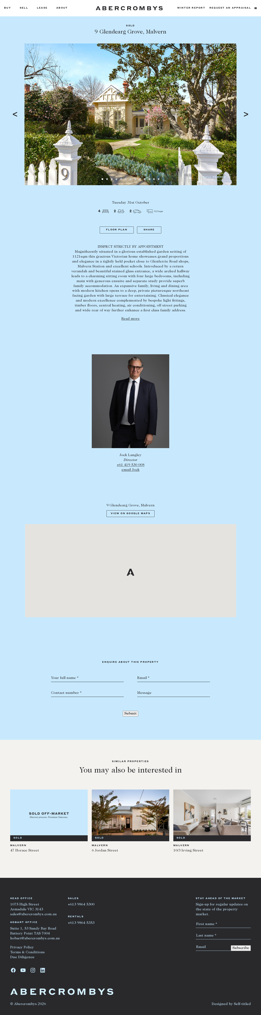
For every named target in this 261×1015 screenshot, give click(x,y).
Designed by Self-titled (231, 1004)
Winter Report (191, 8)
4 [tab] (116, 179)
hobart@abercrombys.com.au (35, 938)
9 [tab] (140, 179)
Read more (130, 319)
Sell (24, 8)
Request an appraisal (230, 8)
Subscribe (240, 948)
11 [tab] (149, 179)
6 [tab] (126, 179)
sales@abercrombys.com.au (33, 914)
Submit (130, 714)
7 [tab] (130, 179)
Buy (7, 8)
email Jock (130, 470)
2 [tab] (107, 179)
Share (149, 230)
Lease (42, 8)
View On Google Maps (130, 514)
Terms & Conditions (27, 952)
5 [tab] (121, 179)
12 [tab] (154, 179)
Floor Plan (116, 230)
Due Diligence (22, 957)
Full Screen (214, 177)
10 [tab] (144, 179)
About (62, 8)
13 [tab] (158, 179)
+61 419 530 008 (130, 465)
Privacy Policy (22, 947)
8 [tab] (135, 179)
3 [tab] (112, 179)
